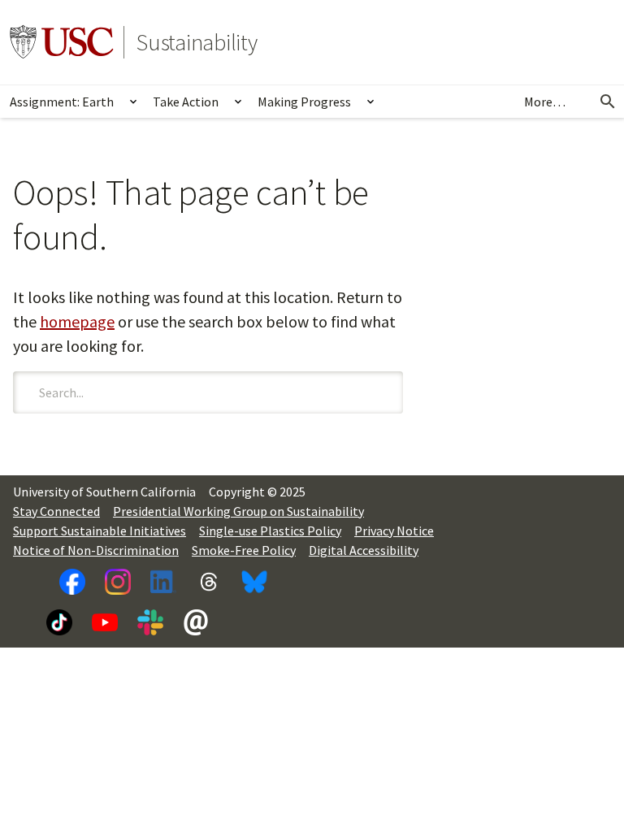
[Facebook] (72, 582)
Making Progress (304, 101)
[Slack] (150, 622)
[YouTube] (105, 622)
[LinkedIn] (163, 582)
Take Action (186, 101)
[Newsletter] (196, 622)
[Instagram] (118, 582)
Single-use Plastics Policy (270, 530)
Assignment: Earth (62, 101)
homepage (77, 321)
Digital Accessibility (363, 550)
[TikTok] (59, 622)
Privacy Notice (394, 530)
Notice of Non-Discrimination (96, 550)
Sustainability (197, 42)
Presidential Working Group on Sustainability (238, 511)
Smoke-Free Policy (244, 550)
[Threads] (209, 582)
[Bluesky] (254, 582)
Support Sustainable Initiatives (99, 530)
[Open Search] (608, 101)
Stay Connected (56, 511)
